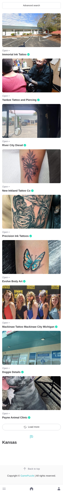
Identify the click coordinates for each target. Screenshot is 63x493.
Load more (33, 427)
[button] (4, 489)
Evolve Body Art (12, 281)
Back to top (34, 469)
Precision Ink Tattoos (15, 236)
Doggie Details (11, 372)
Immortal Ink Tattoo (14, 54)
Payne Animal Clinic (14, 417)
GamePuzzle (27, 475)
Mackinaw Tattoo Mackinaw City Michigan (28, 326)
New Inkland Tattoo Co (16, 190)
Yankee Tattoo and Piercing (19, 99)
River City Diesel (12, 145)
